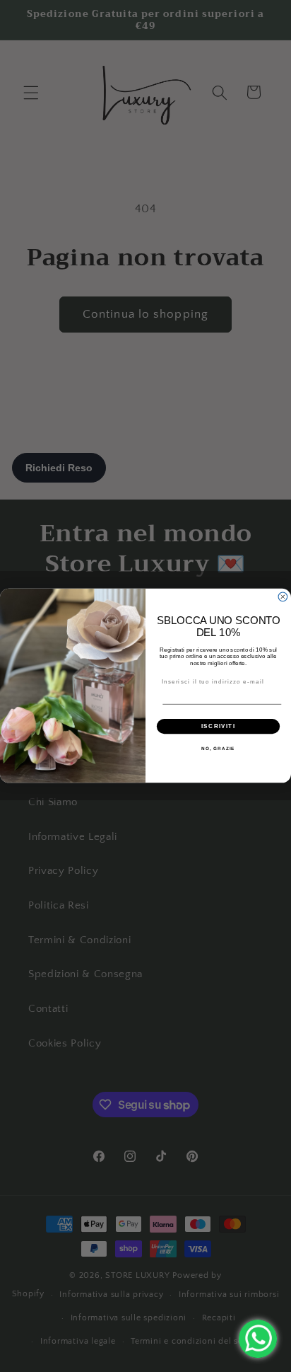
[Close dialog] (282, 596)
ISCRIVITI (218, 726)
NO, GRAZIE (217, 748)
